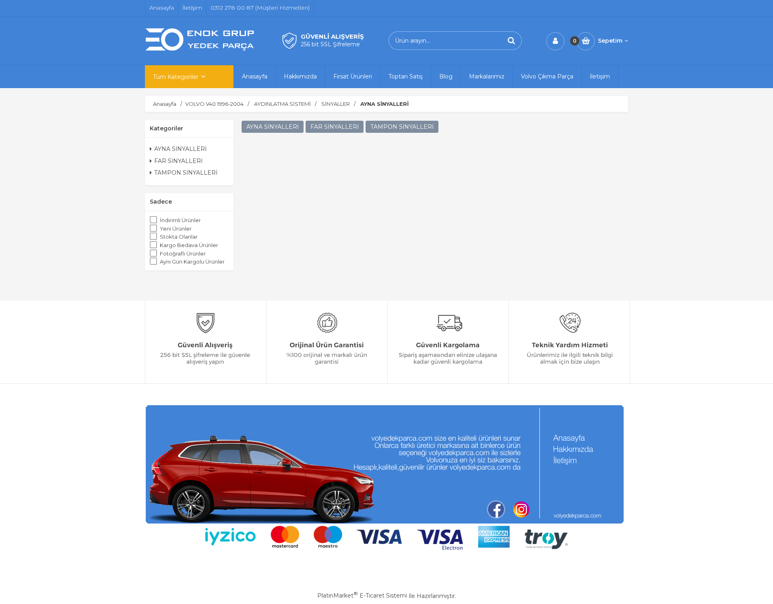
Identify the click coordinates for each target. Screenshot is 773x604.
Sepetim (610, 40)
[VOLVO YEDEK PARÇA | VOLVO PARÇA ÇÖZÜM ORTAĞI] (201, 49)
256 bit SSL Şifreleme (330, 44)
